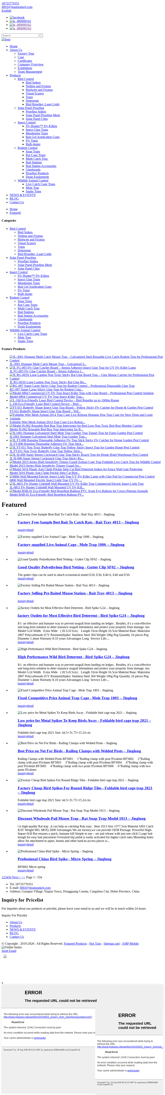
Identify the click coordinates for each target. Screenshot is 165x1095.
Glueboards (33, 169)
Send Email (9, 951)
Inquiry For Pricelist (14, 915)
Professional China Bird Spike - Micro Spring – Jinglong (64, 859)
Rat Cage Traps (35, 155)
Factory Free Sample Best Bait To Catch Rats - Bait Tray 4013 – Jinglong (78, 522)
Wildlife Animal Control (33, 180)
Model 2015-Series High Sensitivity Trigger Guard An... (45, 465)
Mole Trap (32, 187)
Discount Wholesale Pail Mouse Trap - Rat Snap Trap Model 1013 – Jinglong (82, 818)
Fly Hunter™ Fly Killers (41, 126)
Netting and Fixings (38, 86)
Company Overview (31, 64)
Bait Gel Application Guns (43, 137)
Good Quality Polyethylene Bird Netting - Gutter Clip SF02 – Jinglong (76, 567)
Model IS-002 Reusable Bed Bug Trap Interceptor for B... (46, 429)
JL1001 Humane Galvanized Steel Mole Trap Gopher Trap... (48, 436)
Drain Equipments (37, 177)
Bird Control (26, 79)
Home (14, 46)
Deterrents (32, 100)
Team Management (30, 71)
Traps (29, 97)
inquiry (22, 530)
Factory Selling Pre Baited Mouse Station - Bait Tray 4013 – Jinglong (75, 593)
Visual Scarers (35, 93)
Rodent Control (27, 148)
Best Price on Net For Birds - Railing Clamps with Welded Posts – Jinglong (79, 751)
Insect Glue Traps (37, 129)
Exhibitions (25, 68)
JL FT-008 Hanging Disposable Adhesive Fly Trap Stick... (47, 444)
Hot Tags (95, 943)
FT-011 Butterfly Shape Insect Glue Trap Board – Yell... (45, 411)
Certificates (25, 60)
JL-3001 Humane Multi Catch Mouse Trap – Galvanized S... (48, 364)
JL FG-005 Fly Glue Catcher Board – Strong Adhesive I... (47, 371)
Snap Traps (33, 151)
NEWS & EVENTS (23, 195)
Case (21, 57)
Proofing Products (37, 173)
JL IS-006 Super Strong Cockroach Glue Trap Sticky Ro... (47, 458)
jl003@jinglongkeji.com (35, 887)
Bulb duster (33, 144)
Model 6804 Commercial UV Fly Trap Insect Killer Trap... (47, 396)
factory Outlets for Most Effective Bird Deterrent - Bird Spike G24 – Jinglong (81, 615)
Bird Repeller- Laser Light (42, 104)
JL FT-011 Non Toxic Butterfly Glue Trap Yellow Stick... (46, 451)
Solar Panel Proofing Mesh (43, 115)
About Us (16, 50)
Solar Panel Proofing (31, 108)
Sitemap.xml (112, 943)
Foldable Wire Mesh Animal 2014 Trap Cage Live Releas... (47, 422)
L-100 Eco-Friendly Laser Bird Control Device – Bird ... (46, 404)
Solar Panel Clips (37, 119)
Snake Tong (33, 191)
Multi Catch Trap (37, 158)
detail (30, 530)
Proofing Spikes (36, 111)
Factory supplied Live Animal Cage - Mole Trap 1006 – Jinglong (71, 544)
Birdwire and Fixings (39, 89)
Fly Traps (32, 140)
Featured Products (75, 943)
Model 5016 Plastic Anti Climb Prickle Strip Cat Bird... (45, 473)
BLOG (14, 198)
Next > (16, 877)
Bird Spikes (33, 82)
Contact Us (17, 202)
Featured (15, 212)
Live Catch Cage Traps (40, 184)
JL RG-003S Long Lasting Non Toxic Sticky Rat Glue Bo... (48, 382)
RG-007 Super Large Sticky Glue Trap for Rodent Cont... (46, 389)
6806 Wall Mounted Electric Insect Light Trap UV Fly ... (46, 480)
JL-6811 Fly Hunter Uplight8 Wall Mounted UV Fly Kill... (47, 487)
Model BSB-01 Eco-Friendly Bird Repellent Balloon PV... (47, 494)
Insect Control (27, 122)
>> (23, 877)
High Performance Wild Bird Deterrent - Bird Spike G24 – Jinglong (74, 657)
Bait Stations (34, 162)
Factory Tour (26, 53)
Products (15, 75)
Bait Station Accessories (41, 166)
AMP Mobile (130, 943)
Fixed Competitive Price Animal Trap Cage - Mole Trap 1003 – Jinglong (77, 698)
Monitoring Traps (37, 133)
